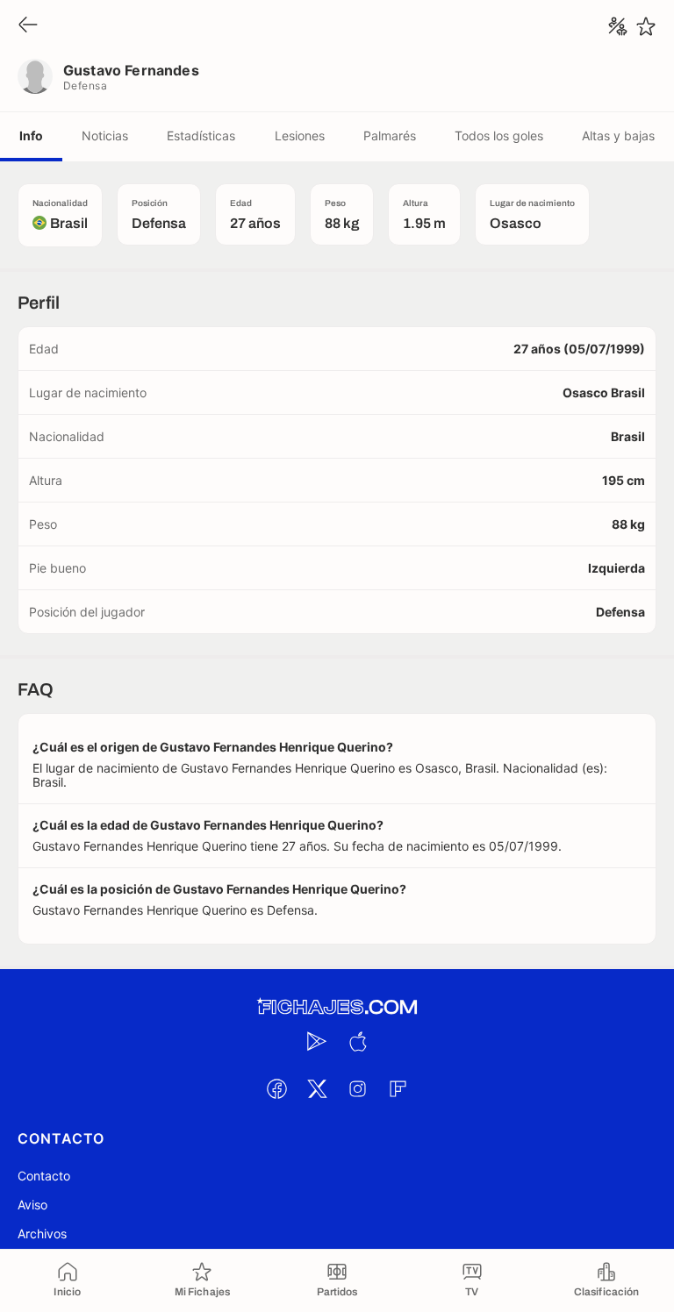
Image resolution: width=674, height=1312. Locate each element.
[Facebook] (276, 1088)
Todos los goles (499, 135)
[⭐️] (645, 26)
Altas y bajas (618, 135)
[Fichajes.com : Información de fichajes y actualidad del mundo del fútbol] (337, 1007)
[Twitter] (317, 1088)
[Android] (317, 1041)
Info (31, 135)
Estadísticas (201, 135)
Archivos (42, 1233)
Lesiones (300, 135)
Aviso (32, 1204)
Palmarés (389, 135)
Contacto (44, 1175)
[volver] (28, 26)
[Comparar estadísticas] (617, 26)
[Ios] (357, 1041)
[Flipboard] (397, 1088)
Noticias (105, 135)
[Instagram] (357, 1088)
